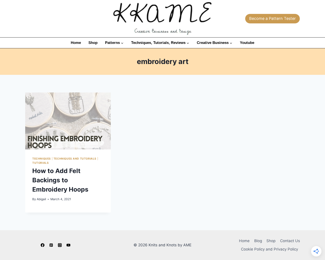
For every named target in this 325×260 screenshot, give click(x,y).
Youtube (247, 43)
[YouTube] (68, 245)
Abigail (41, 199)
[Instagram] (60, 245)
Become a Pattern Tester (272, 18)
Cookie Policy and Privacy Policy (269, 249)
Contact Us (290, 241)
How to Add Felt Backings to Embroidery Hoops (60, 180)
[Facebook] (42, 245)
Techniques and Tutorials (75, 158)
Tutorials (40, 162)
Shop (93, 43)
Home (76, 43)
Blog (258, 241)
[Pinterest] (51, 245)
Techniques (41, 158)
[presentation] (68, 120)
